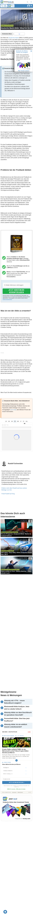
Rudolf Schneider (27, 11)
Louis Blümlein (24, 520)
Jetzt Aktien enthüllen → (16, 782)
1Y (20, 421)
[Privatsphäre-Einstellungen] (5, 912)
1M (12, 421)
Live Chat (13, 409)
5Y (23, 421)
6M (18, 421)
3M (15, 421)
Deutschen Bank (14, 37)
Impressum (14, 792)
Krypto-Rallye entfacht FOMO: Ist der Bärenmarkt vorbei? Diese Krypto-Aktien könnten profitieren (15, 750)
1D (6, 421)
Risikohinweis (20, 792)
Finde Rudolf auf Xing (8, 493)
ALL (27, 421)
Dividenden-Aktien (7, 33)
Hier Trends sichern (23, 70)
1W (9, 421)
